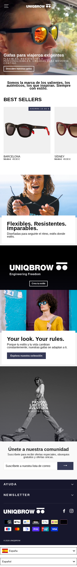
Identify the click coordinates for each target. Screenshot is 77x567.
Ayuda (10, 484)
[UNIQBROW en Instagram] (71, 511)
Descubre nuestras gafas (19, 68)
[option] (38, 403)
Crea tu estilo (38, 283)
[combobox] (38, 550)
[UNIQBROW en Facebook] (64, 511)
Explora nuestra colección (26, 355)
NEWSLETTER (17, 495)
